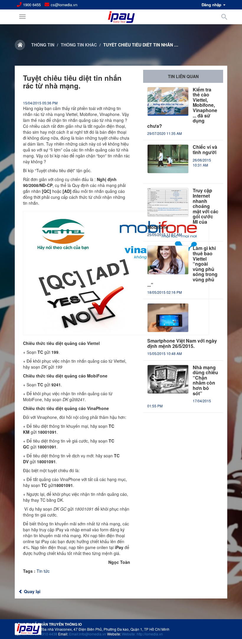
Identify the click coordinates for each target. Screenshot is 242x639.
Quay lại (31, 591)
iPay (59, 529)
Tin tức (43, 571)
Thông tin (42, 45)
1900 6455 (32, 4)
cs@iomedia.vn (64, 4)
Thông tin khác (79, 45)
